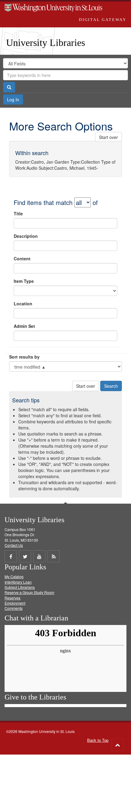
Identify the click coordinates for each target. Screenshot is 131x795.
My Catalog (14, 576)
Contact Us (14, 545)
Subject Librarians (20, 587)
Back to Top (97, 740)
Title (18, 213)
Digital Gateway (102, 19)
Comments (14, 608)
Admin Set (24, 326)
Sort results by (24, 357)
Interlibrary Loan (18, 582)
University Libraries (45, 42)
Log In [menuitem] (13, 99)
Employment (15, 603)
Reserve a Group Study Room (29, 592)
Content (22, 258)
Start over (108, 137)
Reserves (12, 597)
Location (23, 303)
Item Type (24, 281)
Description (26, 236)
